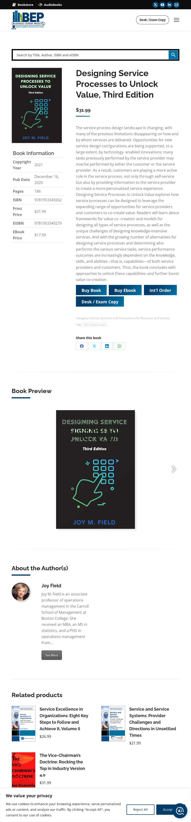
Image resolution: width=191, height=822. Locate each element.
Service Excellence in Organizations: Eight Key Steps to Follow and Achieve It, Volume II (64, 719)
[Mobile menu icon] (176, 20)
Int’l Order (160, 290)
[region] (95, 805)
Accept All (170, 809)
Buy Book (91, 290)
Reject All (140, 809)
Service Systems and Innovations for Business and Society (130, 318)
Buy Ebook (125, 290)
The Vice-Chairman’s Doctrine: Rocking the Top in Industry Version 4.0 (62, 765)
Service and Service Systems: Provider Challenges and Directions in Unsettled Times (152, 722)
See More (51, 655)
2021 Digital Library (95, 324)
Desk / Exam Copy (100, 302)
